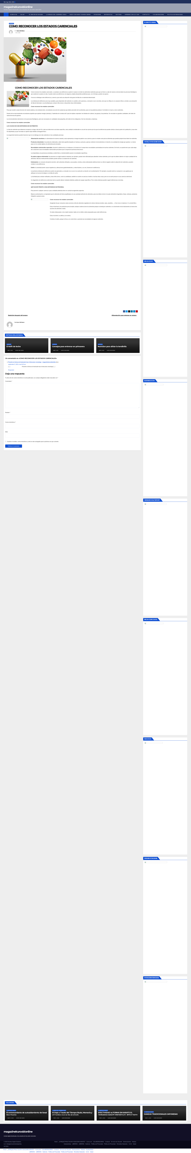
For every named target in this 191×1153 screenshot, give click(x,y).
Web (6, 432)
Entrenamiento (127, 1141)
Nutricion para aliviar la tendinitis (112, 346)
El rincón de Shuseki (36, 14)
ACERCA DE (13, 14)
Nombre (7, 412)
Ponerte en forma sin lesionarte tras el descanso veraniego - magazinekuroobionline (32, 362)
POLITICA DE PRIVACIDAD (175, 14)
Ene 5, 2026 (148, 1118)
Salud (134, 1144)
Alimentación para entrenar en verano (124, 315)
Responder (11, 370)
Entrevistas (108, 14)
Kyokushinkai (67, 1144)
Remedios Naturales (122, 1144)
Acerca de (89, 1141)
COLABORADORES (158, 14)
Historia (118, 14)
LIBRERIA (75, 1144)
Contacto (107, 1141)
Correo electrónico (10, 422)
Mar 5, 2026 (11, 1118)
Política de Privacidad (97, 1144)
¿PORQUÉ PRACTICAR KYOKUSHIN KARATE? (72, 1141)
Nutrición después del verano (18, 315)
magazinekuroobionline (18, 6)
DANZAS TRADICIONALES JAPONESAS (160, 1114)
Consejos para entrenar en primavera (68, 346)
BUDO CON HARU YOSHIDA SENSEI (80, 14)
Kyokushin (97, 14)
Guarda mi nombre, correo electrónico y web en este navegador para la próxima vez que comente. (33, 441)
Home (56, 1141)
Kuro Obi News (20, 30)
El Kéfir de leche (13, 346)
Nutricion (11, 23)
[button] (186, 14)
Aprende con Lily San (132, 14)
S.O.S (130, 1144)
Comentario (8, 381)
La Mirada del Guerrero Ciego (56, 14)
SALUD (22, 14)
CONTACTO (146, 14)
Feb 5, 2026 (56, 1118)
